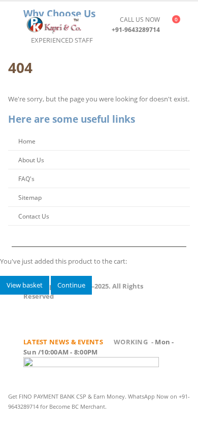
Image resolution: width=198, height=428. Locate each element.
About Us (31, 160)
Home (27, 141)
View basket (25, 285)
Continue (71, 285)
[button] (17, 24)
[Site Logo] (54, 24)
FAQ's (26, 178)
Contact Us (33, 216)
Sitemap (30, 197)
